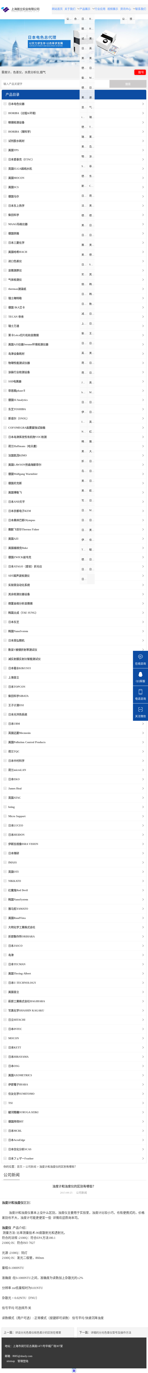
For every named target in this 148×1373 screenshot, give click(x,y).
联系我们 (140, 9)
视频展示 (112, 9)
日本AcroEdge (84, 569)
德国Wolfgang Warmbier (84, 215)
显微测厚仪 (84, 107)
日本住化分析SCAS (92, 569)
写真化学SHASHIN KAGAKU (84, 500)
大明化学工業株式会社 (92, 451)
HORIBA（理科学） (92, 28)
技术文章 (132, 18)
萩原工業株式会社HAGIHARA (92, 490)
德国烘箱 (84, 87)
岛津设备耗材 (92, 146)
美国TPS (92, 38)
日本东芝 (84, 294)
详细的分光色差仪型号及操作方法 (111, 1332)
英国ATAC (92, 382)
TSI (83, 549)
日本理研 (92, 412)
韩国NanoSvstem (92, 294)
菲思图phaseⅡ (92, 166)
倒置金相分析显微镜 (84, 284)
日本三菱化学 (92, 87)
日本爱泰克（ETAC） (84, 48)
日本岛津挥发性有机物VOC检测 (84, 195)
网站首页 (57, 9)
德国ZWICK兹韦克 (92, 254)
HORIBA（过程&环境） (92, 18)
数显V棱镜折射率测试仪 (92, 303)
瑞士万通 (84, 136)
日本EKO (92, 372)
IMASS (84, 421)
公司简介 (69, 18)
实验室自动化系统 (84, 274)
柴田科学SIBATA (84, 333)
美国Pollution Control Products (92, 353)
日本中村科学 (92, 362)
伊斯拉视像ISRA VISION (84, 412)
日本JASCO (92, 461)
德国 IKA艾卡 (84, 126)
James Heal (84, 382)
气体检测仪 (92, 107)
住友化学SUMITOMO (92, 539)
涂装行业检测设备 (92, 156)
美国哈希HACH (84, 97)
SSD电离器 (84, 166)
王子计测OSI (92, 333)
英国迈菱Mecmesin (84, 353)
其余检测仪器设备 (92, 274)
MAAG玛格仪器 (92, 77)
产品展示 (85, 9)
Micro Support (92, 392)
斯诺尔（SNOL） (84, 185)
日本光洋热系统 (84, 343)
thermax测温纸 (84, 117)
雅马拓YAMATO (92, 441)
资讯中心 (125, 9)
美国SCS (92, 58)
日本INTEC (84, 510)
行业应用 (100, 9)
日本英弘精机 (84, 303)
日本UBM (92, 343)
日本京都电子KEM (84, 235)
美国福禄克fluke (84, 254)
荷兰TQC (84, 362)
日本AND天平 (92, 225)
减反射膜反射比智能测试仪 (84, 313)
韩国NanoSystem (84, 441)
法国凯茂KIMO (84, 205)
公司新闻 (125, 18)
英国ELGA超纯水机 (92, 48)
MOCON (92, 510)
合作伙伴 (77, 18)
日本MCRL (92, 559)
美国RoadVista (84, 451)
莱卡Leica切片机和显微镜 (92, 136)
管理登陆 (23, 1361)
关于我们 (70, 9)
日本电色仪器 (84, 18)
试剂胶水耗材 (84, 38)
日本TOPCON (92, 323)
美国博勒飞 (84, 225)
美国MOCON (84, 58)
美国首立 (84, 490)
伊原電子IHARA (84, 539)
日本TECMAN (92, 470)
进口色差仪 (92, 97)
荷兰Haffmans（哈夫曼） (92, 195)
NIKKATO (84, 431)
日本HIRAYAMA (92, 520)
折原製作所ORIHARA (84, 461)
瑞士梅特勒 (92, 117)
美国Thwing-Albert (84, 480)
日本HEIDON (92, 402)
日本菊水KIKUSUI (92, 313)
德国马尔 (84, 67)
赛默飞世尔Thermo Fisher (84, 244)
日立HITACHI (92, 500)
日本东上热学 (92, 67)
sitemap (11, 1361)
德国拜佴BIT (84, 559)
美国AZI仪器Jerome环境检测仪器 (84, 146)
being (84, 392)
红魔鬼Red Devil (92, 431)
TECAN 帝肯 (92, 126)
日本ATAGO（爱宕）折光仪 (84, 264)
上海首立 (84, 323)
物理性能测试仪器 (84, 156)
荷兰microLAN (84, 372)
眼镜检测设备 (84, 28)
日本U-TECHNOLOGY (92, 480)
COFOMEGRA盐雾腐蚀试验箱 (92, 185)
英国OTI (92, 421)
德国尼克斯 (92, 215)
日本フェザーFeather (84, 579)
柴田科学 (84, 77)
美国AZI (92, 244)
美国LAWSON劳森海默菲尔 (92, 205)
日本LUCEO (84, 402)
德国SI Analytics (84, 176)
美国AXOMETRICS (92, 529)
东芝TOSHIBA (92, 176)
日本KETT (84, 520)
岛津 (84, 470)
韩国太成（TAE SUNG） (92, 284)
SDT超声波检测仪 (92, 264)
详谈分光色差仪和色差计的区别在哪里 (38, 1332)
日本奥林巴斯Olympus (92, 235)
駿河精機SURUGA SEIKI (92, 549)
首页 (19, 1166)
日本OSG (84, 529)
